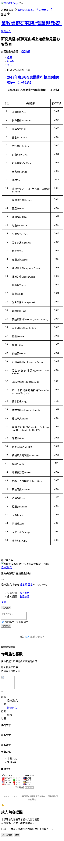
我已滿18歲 (7, 835)
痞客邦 (23, 584)
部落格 (10, 61)
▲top (4, 602)
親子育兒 (24, 593)
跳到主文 (6, 31)
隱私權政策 (53, 796)
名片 (9, 64)
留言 (30, 584)
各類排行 (24, 596)
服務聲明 (32, 799)
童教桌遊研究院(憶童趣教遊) (31, 23)
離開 (17, 835)
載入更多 (6, 608)
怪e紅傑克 (6, 567)
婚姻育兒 (25, 51)
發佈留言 (6, 626)
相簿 (9, 57)
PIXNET (14, 796)
